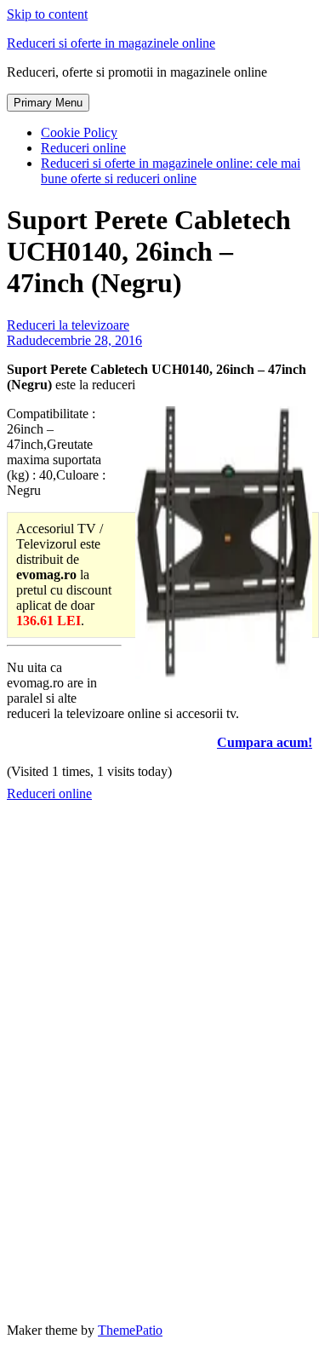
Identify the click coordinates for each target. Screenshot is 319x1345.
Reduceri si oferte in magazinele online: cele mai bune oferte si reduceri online (170, 171)
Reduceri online (83, 148)
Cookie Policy (79, 132)
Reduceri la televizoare (68, 325)
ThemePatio (130, 1330)
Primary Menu (48, 102)
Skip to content (47, 14)
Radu (21, 340)
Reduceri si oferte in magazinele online (111, 43)
